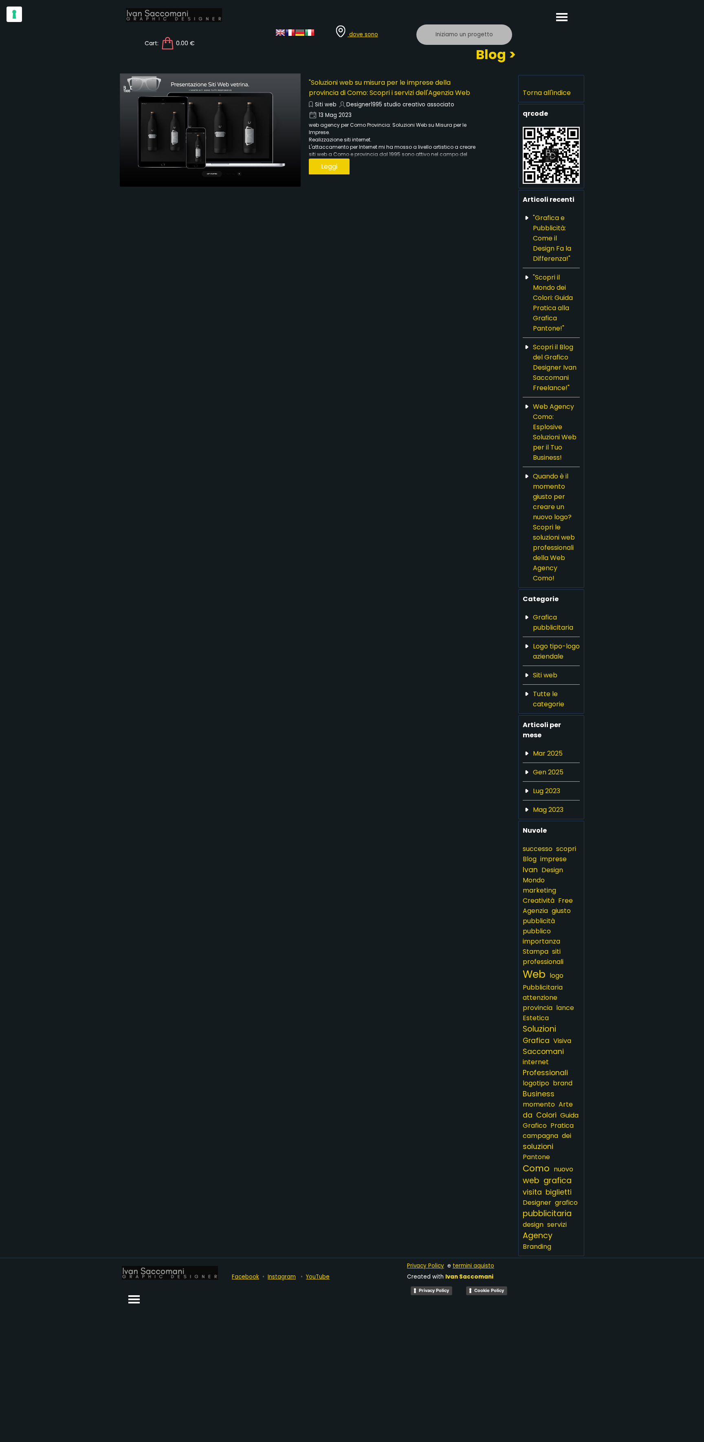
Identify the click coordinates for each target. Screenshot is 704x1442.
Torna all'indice (547, 92)
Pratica (562, 1125)
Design (552, 870)
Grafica (536, 1040)
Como (536, 1168)
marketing (539, 890)
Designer (537, 1202)
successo (537, 848)
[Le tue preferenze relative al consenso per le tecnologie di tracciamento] (14, 14)
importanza (541, 941)
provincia (537, 1007)
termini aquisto (473, 1266)
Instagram (282, 1277)
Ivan (530, 869)
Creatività (538, 900)
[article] (301, 130)
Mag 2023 (548, 809)
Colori (546, 1115)
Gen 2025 (548, 772)
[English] (280, 35)
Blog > (496, 54)
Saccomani (543, 1051)
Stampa (535, 951)
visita (532, 1192)
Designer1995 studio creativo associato (400, 104)
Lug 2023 (546, 791)
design (533, 1224)
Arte (566, 1104)
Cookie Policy (489, 1290)
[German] (300, 35)
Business (538, 1094)
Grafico (535, 1125)
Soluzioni (539, 1028)
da (527, 1115)
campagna (540, 1135)
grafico (566, 1202)
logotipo (536, 1083)
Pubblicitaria (543, 987)
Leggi (329, 166)
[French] (290, 35)
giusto (561, 910)
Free (565, 900)
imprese (553, 859)
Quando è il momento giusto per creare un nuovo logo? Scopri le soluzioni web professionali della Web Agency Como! (554, 527)
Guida (569, 1115)
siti (556, 951)
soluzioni (538, 1146)
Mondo (534, 880)
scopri (566, 848)
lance (565, 1007)
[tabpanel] (370, 31)
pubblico (537, 931)
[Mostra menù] (562, 17)
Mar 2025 (548, 753)
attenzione (540, 997)
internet (536, 1062)
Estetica (536, 1018)
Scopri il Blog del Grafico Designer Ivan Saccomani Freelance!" (554, 367)
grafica (557, 1180)
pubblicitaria (547, 1213)
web (531, 1180)
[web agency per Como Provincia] (210, 130)
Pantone (536, 1157)
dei (566, 1135)
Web (534, 974)
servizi (557, 1224)
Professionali (545, 1072)
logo (556, 975)
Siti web (326, 104)
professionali (543, 961)
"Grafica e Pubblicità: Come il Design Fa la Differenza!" (552, 238)
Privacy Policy (425, 1266)
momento (539, 1104)
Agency (537, 1235)
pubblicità (539, 921)
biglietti (559, 1192)
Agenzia (535, 910)
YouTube (318, 1277)
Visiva (562, 1040)
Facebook (245, 1277)
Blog (530, 859)
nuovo (563, 1169)
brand (562, 1083)
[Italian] (310, 35)
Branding (537, 1246)
